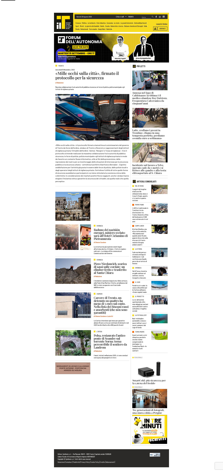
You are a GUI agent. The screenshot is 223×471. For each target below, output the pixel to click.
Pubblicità (76, 462)
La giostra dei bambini (92, 26)
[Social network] (156, 17)
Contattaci (68, 462)
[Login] (155, 28)
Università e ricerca (116, 26)
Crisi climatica (101, 23)
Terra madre (93, 29)
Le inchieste (92, 23)
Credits (102, 462)
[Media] (164, 17)
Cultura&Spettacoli (140, 23)
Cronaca (78, 23)
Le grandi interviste (126, 23)
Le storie (117, 23)
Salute (102, 26)
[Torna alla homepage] (63, 22)
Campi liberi (101, 29)
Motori (82, 26)
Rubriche (109, 29)
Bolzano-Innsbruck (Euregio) (133, 26)
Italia (145, 26)
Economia (110, 23)
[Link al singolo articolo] (73, 237)
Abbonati (162, 28)
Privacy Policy (85, 462)
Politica (84, 23)
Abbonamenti (110, 462)
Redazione (61, 462)
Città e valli (120, 16)
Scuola (107, 26)
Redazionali (84, 29)
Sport (77, 26)
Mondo (77, 29)
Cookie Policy (95, 462)
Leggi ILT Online (161, 24)
